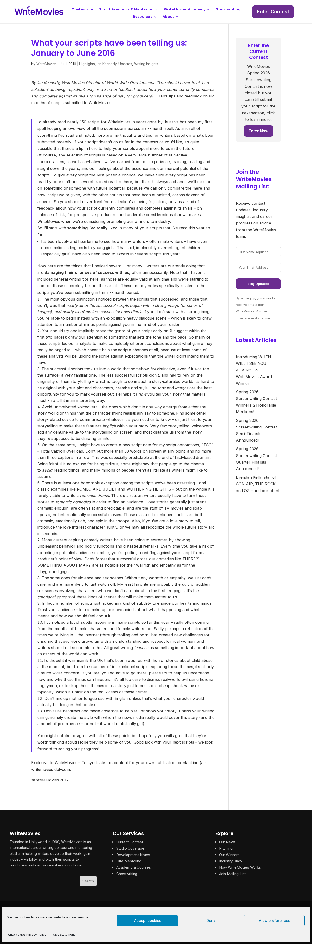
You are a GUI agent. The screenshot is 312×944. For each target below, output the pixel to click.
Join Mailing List (232, 873)
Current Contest (129, 842)
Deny (210, 920)
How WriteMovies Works (240, 867)
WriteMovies (46, 64)
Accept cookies (147, 920)
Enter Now (258, 130)
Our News (227, 842)
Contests (80, 10)
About (168, 17)
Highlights (87, 64)
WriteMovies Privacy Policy (26, 934)
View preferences (274, 920)
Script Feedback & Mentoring (126, 10)
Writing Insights (146, 64)
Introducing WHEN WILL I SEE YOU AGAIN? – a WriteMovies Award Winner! (254, 370)
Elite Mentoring (128, 861)
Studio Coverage (130, 848)
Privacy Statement (62, 934)
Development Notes (133, 854)
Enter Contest (273, 12)
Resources (142, 17)
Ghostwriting (228, 10)
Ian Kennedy (107, 64)
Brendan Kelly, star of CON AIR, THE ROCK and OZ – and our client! (258, 484)
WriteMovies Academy (184, 10)
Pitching (226, 848)
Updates (125, 64)
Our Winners (229, 854)
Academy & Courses (133, 867)
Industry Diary (230, 861)
